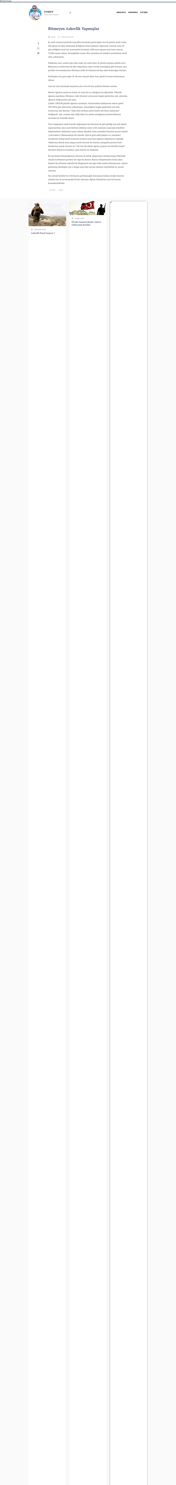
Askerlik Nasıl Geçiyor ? (43, 233)
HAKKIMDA (133, 12)
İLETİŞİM (143, 12)
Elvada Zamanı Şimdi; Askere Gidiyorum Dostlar (86, 223)
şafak (61, 190)
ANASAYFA (121, 12)
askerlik (52, 190)
